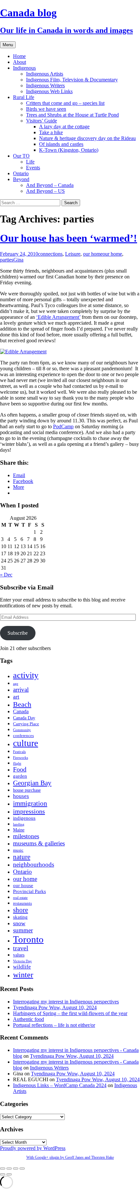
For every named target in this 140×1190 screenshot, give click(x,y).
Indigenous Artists (44, 74)
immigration (30, 803)
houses (21, 796)
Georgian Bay (32, 783)
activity (25, 675)
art (16, 696)
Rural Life (23, 97)
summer (23, 930)
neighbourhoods (33, 864)
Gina (18, 259)
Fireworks (20, 757)
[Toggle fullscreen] (15, 1168)
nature (21, 857)
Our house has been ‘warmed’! (68, 238)
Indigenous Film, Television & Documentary (72, 79)
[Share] (9, 1168)
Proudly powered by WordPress (32, 1148)
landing (18, 824)
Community (22, 730)
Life (30, 161)
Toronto (28, 939)
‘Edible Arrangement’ (58, 317)
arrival (21, 689)
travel (20, 948)
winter (23, 974)
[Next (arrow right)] (9, 1174)
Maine (18, 830)
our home (93, 254)
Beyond (21, 179)
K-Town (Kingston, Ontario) (68, 150)
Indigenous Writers (45, 85)
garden (20, 776)
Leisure (72, 254)
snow (19, 923)
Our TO (21, 156)
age (15, 684)
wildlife (22, 967)
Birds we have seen (46, 109)
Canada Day (24, 717)
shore (20, 910)
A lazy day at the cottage (64, 126)
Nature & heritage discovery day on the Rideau (87, 138)
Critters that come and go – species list (65, 103)
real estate (20, 898)
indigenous (24, 818)
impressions (29, 811)
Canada (21, 712)
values (18, 955)
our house (23, 885)
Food (19, 769)
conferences (23, 735)
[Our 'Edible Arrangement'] (23, 351)
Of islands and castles (61, 144)
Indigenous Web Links (49, 91)
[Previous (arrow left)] (2, 1174)
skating (20, 917)
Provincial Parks (29, 891)
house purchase (27, 790)
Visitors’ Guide (41, 120)
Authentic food (28, 1019)
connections (50, 254)
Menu (8, 44)
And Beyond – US (45, 191)
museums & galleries (39, 843)
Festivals (19, 752)
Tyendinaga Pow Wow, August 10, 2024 (55, 1007)
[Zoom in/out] (22, 1168)
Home (19, 56)
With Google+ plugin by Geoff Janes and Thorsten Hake (70, 1157)
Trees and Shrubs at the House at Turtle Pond (72, 115)
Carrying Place (26, 724)
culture (25, 743)
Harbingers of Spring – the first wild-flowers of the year (70, 1013)
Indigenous (24, 68)
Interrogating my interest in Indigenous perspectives (66, 1001)
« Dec (6, 574)
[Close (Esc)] (2, 1168)
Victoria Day (22, 961)
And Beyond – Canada (50, 185)
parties (6, 259)
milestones (26, 836)
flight (17, 763)
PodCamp (63, 426)
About (19, 62)
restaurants (22, 903)
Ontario (21, 173)
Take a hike (51, 132)
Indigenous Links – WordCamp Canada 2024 (59, 1085)
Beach (22, 704)
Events (33, 167)
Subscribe (17, 633)
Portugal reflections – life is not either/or (54, 1025)
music (18, 850)
